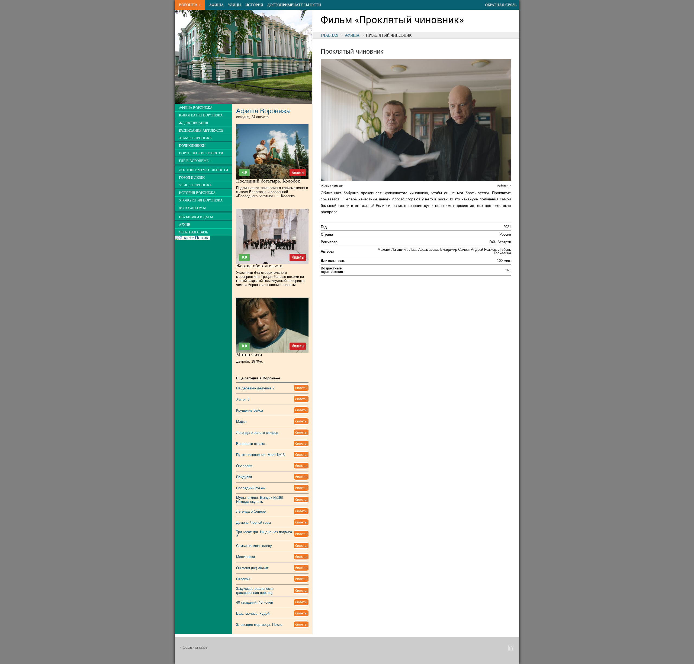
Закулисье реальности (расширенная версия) (255, 591)
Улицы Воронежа (195, 185)
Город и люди (192, 178)
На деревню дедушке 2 (255, 388)
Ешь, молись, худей (252, 613)
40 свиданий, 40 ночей (254, 602)
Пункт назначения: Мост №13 (260, 455)
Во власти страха (250, 444)
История (254, 5)
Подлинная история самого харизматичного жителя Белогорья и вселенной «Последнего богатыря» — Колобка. (272, 192)
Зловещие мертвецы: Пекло (259, 625)
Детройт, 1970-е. (249, 361)
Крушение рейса (249, 410)
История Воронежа (197, 193)
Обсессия (244, 466)
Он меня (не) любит (252, 568)
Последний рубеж (250, 488)
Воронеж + (190, 5)
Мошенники (245, 557)
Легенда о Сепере (251, 511)
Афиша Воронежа (196, 108)
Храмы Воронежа (195, 138)
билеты (298, 172)
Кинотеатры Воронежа (201, 115)
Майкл (241, 421)
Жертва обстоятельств (259, 265)
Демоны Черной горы (253, 522)
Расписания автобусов (201, 130)
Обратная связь (500, 5)
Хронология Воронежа (201, 200)
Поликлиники (192, 146)
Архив (184, 225)
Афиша (216, 5)
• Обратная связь (193, 647)
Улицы (234, 5)
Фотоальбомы (192, 208)
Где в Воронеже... (195, 161)
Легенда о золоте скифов (257, 433)
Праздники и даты (196, 217)
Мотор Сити (249, 354)
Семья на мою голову (254, 546)
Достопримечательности (294, 5)
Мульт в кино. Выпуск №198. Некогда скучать (260, 500)
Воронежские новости (201, 153)
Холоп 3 (242, 399)
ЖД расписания (193, 123)
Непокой (243, 579)
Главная (329, 35)
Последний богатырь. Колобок (268, 181)
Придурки (244, 477)
